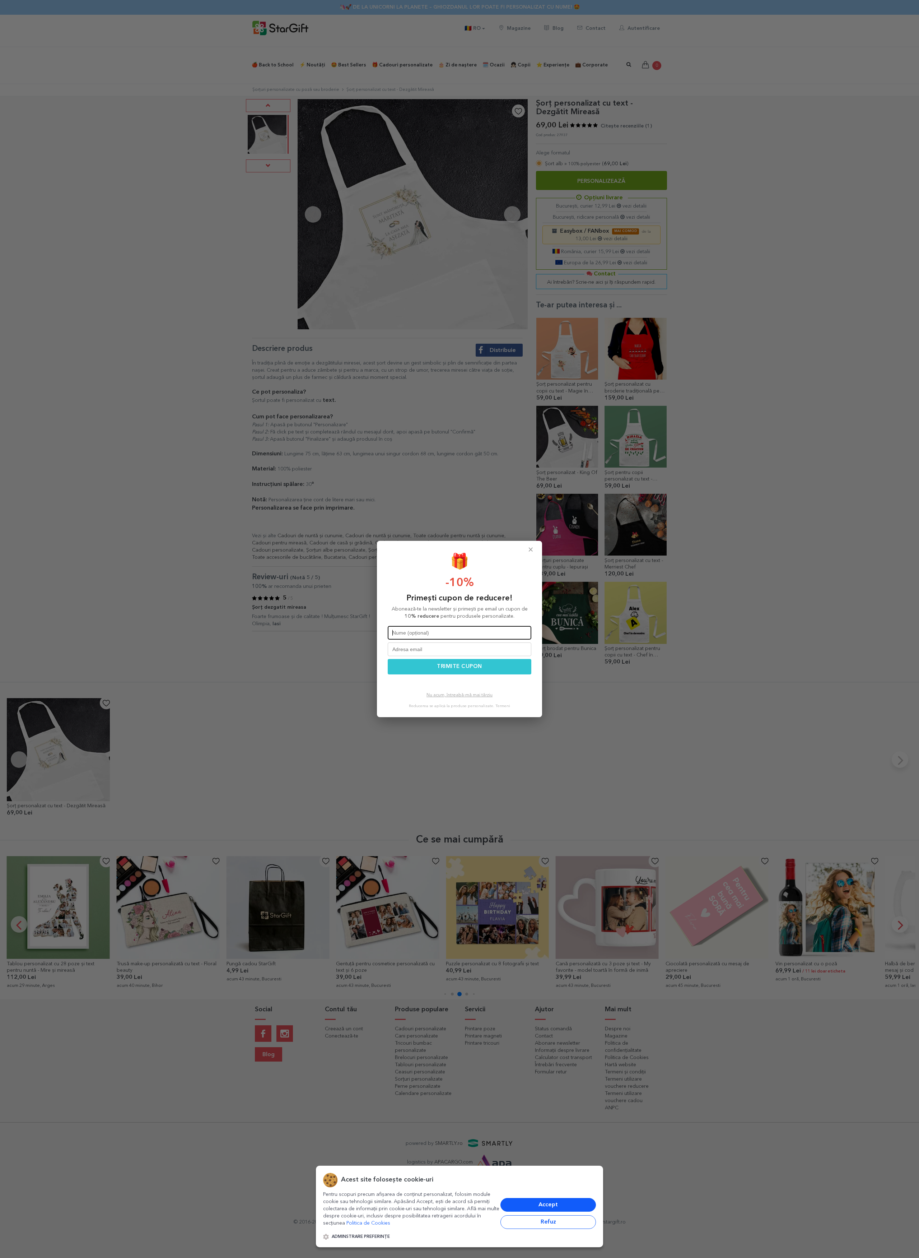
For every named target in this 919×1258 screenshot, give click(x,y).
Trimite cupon (459, 666)
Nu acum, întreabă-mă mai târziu (459, 695)
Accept (548, 1205)
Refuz (548, 1222)
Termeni (502, 706)
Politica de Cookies (368, 1223)
